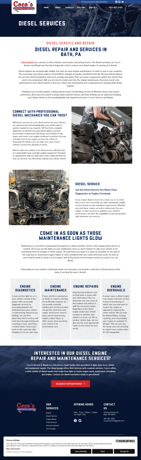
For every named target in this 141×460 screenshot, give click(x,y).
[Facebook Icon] (116, 2)
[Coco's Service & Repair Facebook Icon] (75, 420)
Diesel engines (27, 62)
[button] (69, 7)
